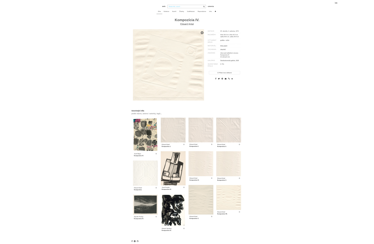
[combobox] (186, 6)
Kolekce (166, 11)
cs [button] (336, 3)
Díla (159, 11)
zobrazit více (226, 57)
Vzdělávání (191, 11)
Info (210, 11)
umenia (211, 6)
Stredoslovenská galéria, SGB (229, 60)
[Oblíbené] (215, 11)
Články (181, 11)
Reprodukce (202, 11)
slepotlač (223, 49)
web (163, 6)
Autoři (174, 11)
